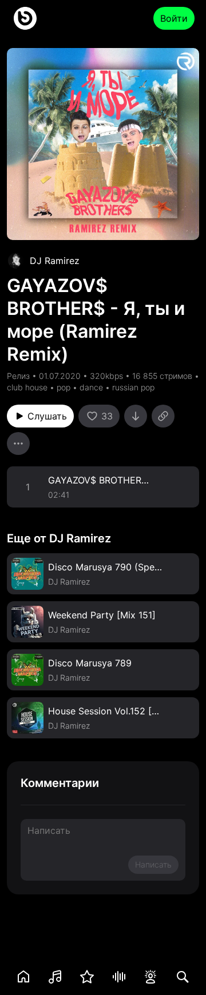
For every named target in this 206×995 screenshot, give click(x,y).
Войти (174, 18)
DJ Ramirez (55, 260)
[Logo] (25, 18)
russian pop (133, 387)
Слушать (47, 416)
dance (91, 387)
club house (27, 387)
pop (63, 387)
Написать (153, 864)
